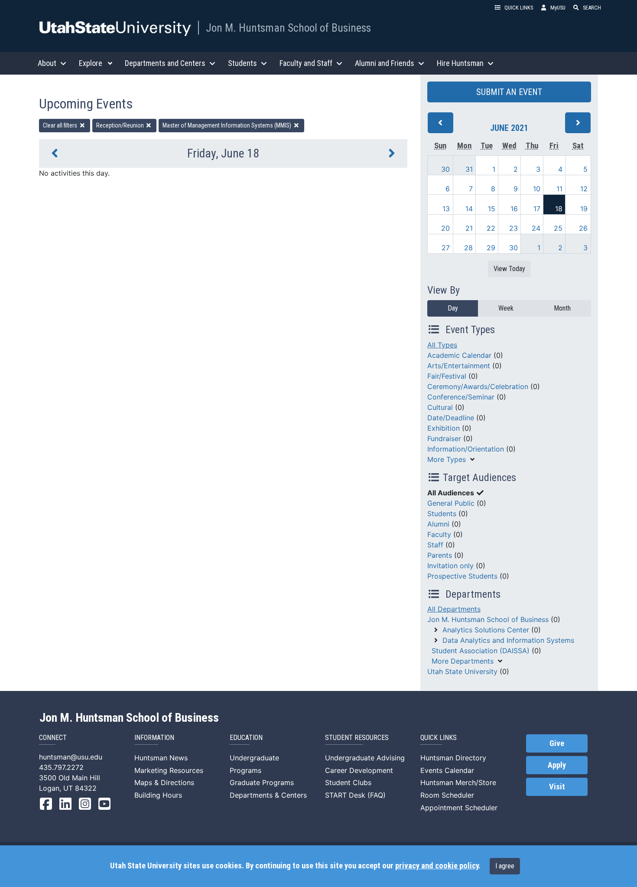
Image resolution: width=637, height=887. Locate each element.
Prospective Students (462, 576)
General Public (450, 503)
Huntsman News (161, 757)
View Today (509, 269)
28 (468, 247)
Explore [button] (90, 63)
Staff (435, 544)
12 (584, 188)
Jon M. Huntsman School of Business (288, 27)
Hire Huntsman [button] (460, 63)
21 (469, 228)
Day (453, 308)
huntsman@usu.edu (70, 757)
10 (536, 188)
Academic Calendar (459, 355)
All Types (442, 344)
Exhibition (443, 428)
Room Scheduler (447, 795)
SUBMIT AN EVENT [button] (509, 92)
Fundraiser (444, 438)
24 (536, 228)
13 (446, 208)
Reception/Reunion (120, 125)
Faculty (439, 534)
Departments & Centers (268, 795)
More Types (446, 459)
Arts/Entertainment (458, 365)
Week (506, 308)
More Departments (463, 661)
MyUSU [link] (558, 7)
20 (445, 228)
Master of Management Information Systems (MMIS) (227, 125)
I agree (504, 866)
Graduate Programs (262, 782)
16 (514, 208)
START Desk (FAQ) (355, 795)
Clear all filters (60, 125)
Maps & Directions (164, 782)
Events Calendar (447, 770)
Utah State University (462, 671)
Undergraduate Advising (365, 757)
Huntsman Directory (453, 757)
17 (536, 208)
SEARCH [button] (592, 7)
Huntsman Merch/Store (458, 782)
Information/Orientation (465, 449)
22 (491, 228)
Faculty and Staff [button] (306, 63)
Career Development (359, 770)
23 (513, 228)
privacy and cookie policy (436, 866)
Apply (557, 765)
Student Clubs (348, 782)
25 (558, 228)
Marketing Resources (168, 770)
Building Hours (158, 795)
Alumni (438, 524)
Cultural (440, 407)
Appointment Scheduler (458, 807)
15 (491, 208)
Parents (439, 555)
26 (583, 228)
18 (558, 208)
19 (584, 208)
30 (445, 169)
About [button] (47, 63)
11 (559, 188)
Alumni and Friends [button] (384, 63)
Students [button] (242, 63)
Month (562, 308)
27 (446, 247)
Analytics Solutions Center (485, 629)
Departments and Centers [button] (165, 63)
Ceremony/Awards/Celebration (477, 386)
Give (556, 743)
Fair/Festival (446, 376)
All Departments (454, 609)
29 (491, 247)
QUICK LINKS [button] (518, 7)
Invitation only (450, 565)
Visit (557, 787)
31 (469, 169)
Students (441, 513)
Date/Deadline (450, 417)
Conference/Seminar (460, 397)
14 (469, 208)
